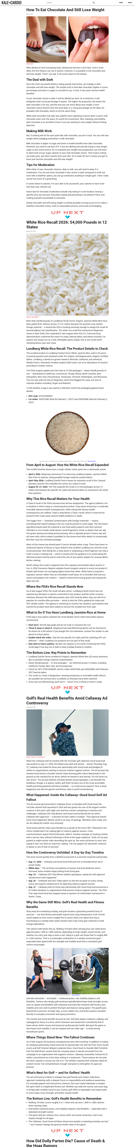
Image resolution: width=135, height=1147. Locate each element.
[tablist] (115, 2)
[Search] (93, 3)
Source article (76, 995)
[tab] (121, 2)
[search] (71, 3)
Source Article (91, 461)
